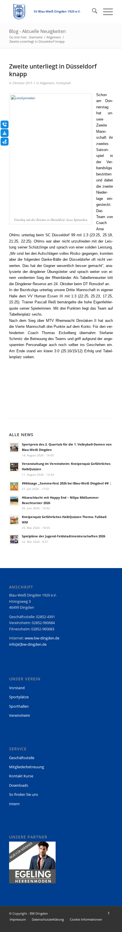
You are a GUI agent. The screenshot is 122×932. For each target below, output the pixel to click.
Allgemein (47, 83)
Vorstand (17, 687)
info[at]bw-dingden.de (28, 644)
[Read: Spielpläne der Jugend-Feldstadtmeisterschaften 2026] (14, 539)
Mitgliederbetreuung (26, 766)
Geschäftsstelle (21, 757)
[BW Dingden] (50, 11)
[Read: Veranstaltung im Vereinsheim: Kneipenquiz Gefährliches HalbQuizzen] (14, 467)
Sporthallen (19, 706)
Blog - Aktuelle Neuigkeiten (37, 31)
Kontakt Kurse (21, 775)
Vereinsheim (19, 715)
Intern (14, 803)
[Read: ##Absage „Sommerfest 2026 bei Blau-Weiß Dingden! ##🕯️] (14, 486)
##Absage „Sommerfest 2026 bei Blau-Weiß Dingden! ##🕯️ (67, 483)
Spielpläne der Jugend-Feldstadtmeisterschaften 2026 (63, 536)
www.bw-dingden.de (42, 638)
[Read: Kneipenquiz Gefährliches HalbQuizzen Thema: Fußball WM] (14, 520)
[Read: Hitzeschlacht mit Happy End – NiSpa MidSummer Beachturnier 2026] (14, 501)
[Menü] (105, 11)
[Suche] (91, 11)
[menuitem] (91, 11)
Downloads (18, 785)
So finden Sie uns (23, 794)
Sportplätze (19, 696)
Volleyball (63, 83)
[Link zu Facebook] (108, 913)
